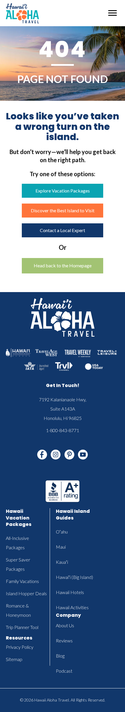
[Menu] (112, 13)
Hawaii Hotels (70, 592)
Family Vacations (22, 581)
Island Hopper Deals (26, 593)
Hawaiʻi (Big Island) (74, 577)
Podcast (64, 671)
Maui (61, 547)
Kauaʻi (62, 562)
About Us (65, 625)
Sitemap (14, 659)
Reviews (64, 640)
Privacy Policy (19, 647)
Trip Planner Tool (22, 627)
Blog (60, 655)
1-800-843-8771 (62, 430)
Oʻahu (62, 531)
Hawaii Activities (72, 607)
